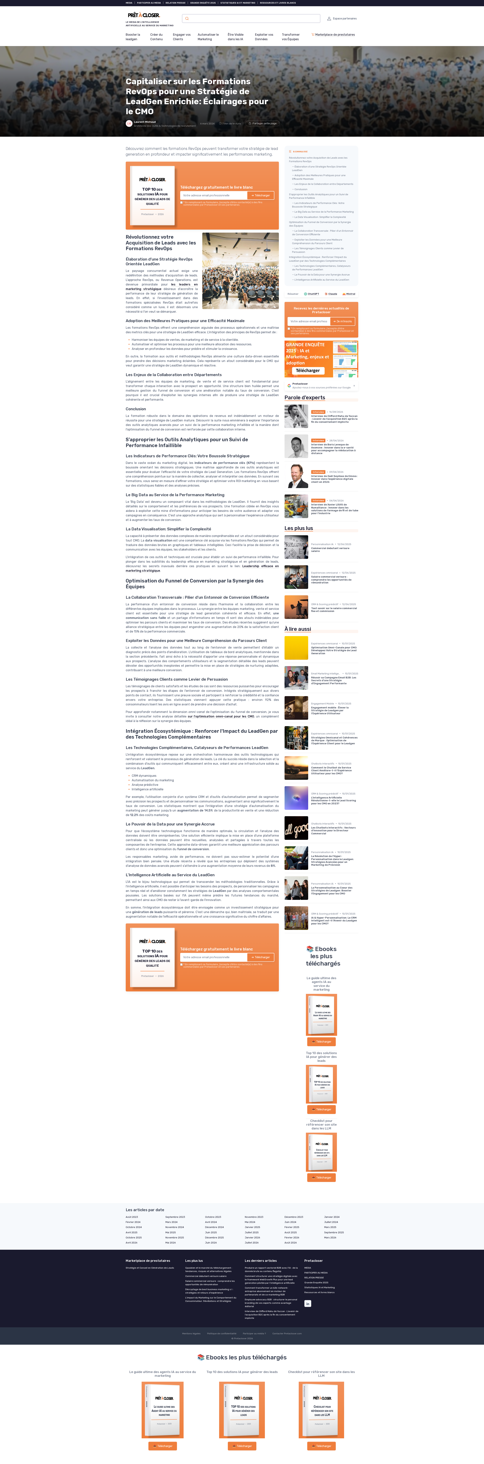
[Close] (310, 704)
